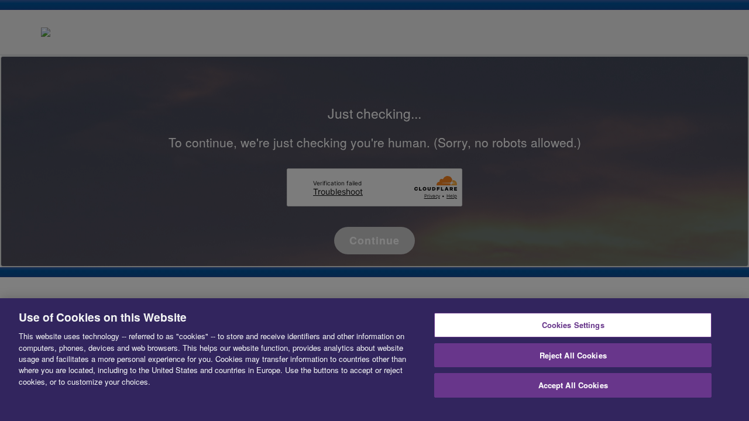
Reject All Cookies (573, 355)
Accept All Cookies (573, 385)
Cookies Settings (573, 324)
